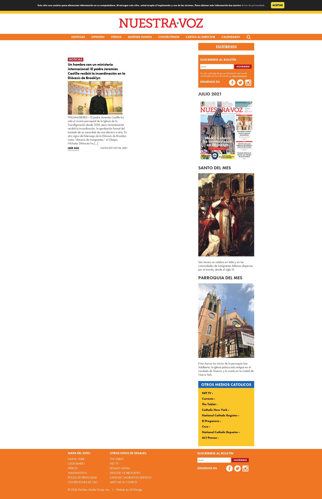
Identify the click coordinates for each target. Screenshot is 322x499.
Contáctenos (168, 37)
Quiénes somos (140, 37)
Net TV (114, 464)
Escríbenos (226, 46)
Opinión (98, 37)
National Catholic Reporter (220, 432)
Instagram (248, 83)
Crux (205, 426)
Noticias (78, 37)
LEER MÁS (73, 148)
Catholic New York (214, 410)
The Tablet (209, 404)
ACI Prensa (209, 438)
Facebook (232, 83)
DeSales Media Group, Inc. (94, 490)
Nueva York (76, 459)
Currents (207, 399)
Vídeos (116, 37)
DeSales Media (120, 468)
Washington (77, 473)
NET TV (206, 393)
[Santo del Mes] (226, 255)
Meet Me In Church (123, 482)
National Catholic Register (219, 415)
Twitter (240, 83)
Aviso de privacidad (253, 5)
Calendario (231, 37)
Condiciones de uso (83, 482)
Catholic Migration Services (130, 477)
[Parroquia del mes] (226, 357)
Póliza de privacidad (82, 477)
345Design (136, 490)
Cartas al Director (200, 37)
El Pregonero (210, 421)
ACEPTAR (277, 5)
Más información (239, 75)
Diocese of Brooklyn (125, 473)
